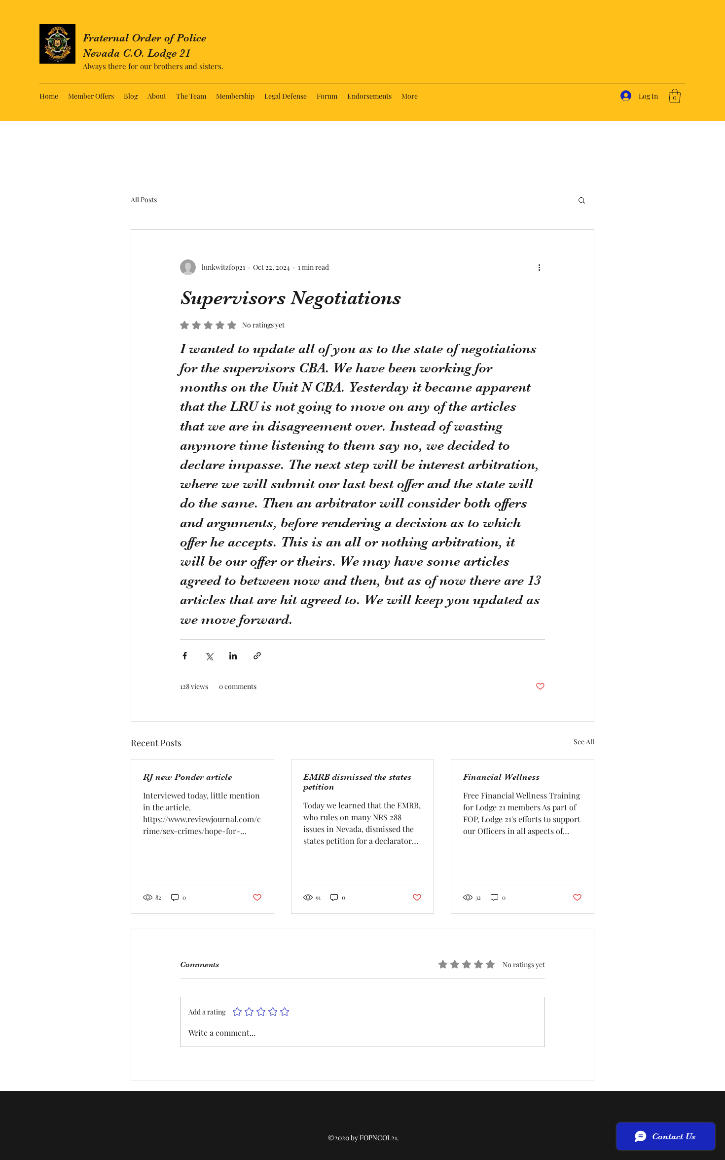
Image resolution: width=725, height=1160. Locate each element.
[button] (675, 96)
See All (584, 741)
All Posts (144, 199)
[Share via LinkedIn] (233, 655)
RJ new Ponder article (187, 777)
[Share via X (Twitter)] (209, 655)
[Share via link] (257, 655)
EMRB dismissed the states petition (357, 782)
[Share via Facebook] (184, 655)
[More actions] (539, 267)
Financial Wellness (501, 777)
